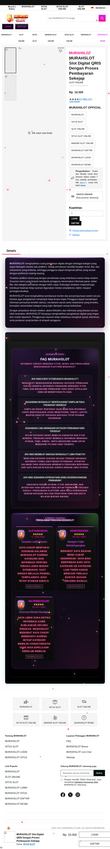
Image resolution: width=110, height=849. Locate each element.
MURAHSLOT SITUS (16, 757)
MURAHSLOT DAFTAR (17, 798)
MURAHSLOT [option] (77, 115)
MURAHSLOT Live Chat (78, 752)
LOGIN (74, 218)
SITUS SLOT (44, 7)
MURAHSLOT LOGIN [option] (81, 157)
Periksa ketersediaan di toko (85, 230)
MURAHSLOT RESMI (84, 723)
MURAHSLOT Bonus (77, 746)
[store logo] (16, 18)
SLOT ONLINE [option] (78, 129)
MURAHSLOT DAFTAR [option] (81, 150)
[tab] (11, 250)
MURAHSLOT (28, 6)
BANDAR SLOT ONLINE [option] (82, 143)
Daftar (22, 26)
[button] (10, 60)
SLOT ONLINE (81, 7)
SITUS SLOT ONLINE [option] (81, 136)
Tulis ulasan (74, 101)
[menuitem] (6, 35)
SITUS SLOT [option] (77, 122)
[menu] (55, 38)
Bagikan (76, 235)
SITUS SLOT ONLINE (62, 7)
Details (11, 250)
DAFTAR (75, 223)
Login (8, 26)
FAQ (68, 741)
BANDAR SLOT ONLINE (55, 723)
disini (82, 182)
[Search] (102, 18)
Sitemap (70, 757)
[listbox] (86, 139)
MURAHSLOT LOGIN (16, 752)
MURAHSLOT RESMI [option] (81, 164)
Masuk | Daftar (12, 7)
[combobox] (76, 18)
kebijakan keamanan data (86, 782)
